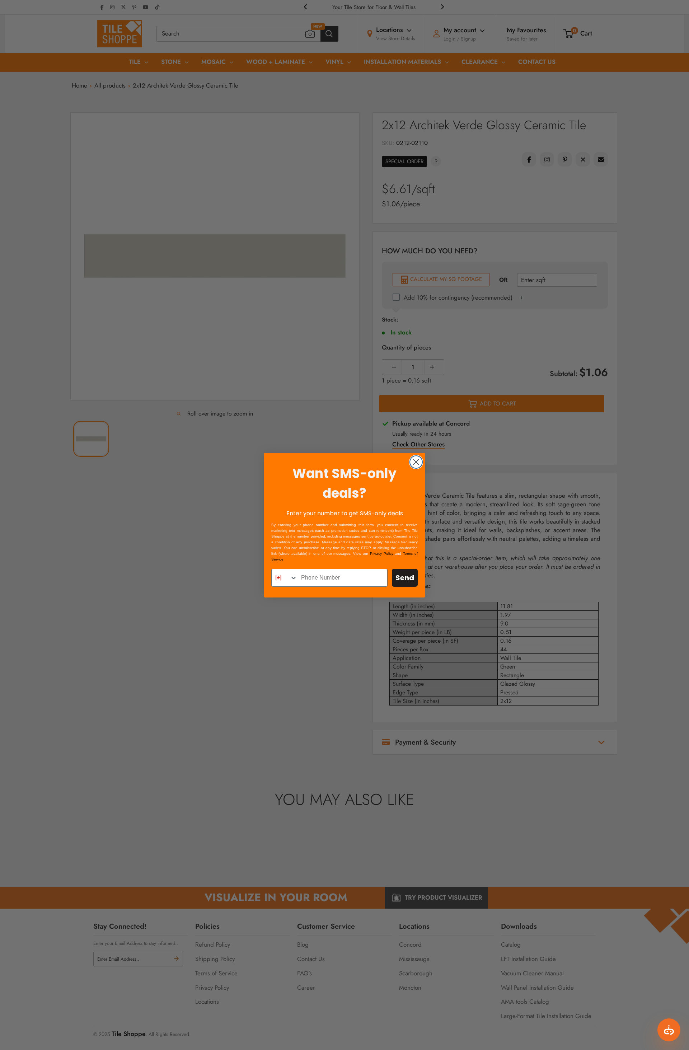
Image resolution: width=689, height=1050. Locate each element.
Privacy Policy (381, 554)
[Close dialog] (416, 462)
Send (404, 578)
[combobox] (284, 577)
